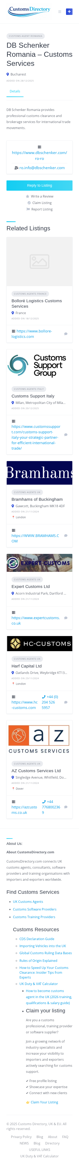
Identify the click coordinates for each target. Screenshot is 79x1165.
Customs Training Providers (34, 917)
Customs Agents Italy (29, 388)
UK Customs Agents (28, 901)
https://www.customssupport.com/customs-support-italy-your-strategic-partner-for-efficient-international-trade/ (36, 437)
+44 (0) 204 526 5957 (50, 702)
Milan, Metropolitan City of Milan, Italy (41, 402)
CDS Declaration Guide (36, 939)
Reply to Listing (39, 185)
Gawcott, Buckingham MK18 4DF (40, 506)
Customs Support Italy (33, 396)
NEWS (24, 1143)
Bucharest (18, 74)
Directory (52, 1143)
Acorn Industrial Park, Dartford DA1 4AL (41, 593)
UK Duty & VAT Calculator (38, 984)
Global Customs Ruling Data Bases (45, 953)
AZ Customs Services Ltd (36, 770)
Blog (39, 1137)
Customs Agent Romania (25, 35)
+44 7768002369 (51, 807)
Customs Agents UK (27, 492)
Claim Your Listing (44, 1102)
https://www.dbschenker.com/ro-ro (39, 155)
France (21, 313)
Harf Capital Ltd (27, 666)
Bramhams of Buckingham (37, 499)
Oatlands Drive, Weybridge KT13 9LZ (41, 672)
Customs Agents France (30, 293)
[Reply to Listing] (65, 333)
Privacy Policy (21, 1137)
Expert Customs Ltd (31, 586)
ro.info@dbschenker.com (42, 167)
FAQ (65, 1137)
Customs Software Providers (35, 909)
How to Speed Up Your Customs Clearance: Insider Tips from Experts (43, 972)
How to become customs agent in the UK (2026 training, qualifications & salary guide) (49, 997)
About (52, 1137)
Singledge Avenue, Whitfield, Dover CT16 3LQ (41, 777)
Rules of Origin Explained (38, 960)
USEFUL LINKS (39, 1149)
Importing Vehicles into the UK (42, 946)
